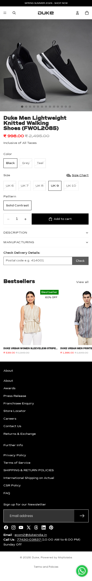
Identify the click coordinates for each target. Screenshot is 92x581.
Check (80, 260)
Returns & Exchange (19, 433)
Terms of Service (16, 462)
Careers (9, 418)
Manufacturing (18, 242)
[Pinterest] (51, 527)
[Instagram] (13, 527)
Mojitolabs (65, 557)
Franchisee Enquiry (18, 403)
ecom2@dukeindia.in (31, 534)
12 (66, 107)
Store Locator (14, 411)
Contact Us (12, 426)
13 (70, 107)
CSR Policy (12, 485)
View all (82, 282)
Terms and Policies (46, 567)
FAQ (6, 493)
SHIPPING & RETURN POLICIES (28, 470)
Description (15, 232)
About (8, 380)
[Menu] (5, 13)
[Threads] (36, 527)
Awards (9, 388)
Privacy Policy (14, 455)
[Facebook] (6, 527)
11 (62, 107)
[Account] (77, 13)
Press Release (14, 395)
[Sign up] (82, 515)
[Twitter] (28, 527)
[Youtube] (21, 527)
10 (58, 107)
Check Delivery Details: (21, 252)
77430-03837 (29, 539)
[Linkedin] (43, 527)
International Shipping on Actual (28, 477)
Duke (35, 557)
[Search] (14, 13)
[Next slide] (84, 322)
